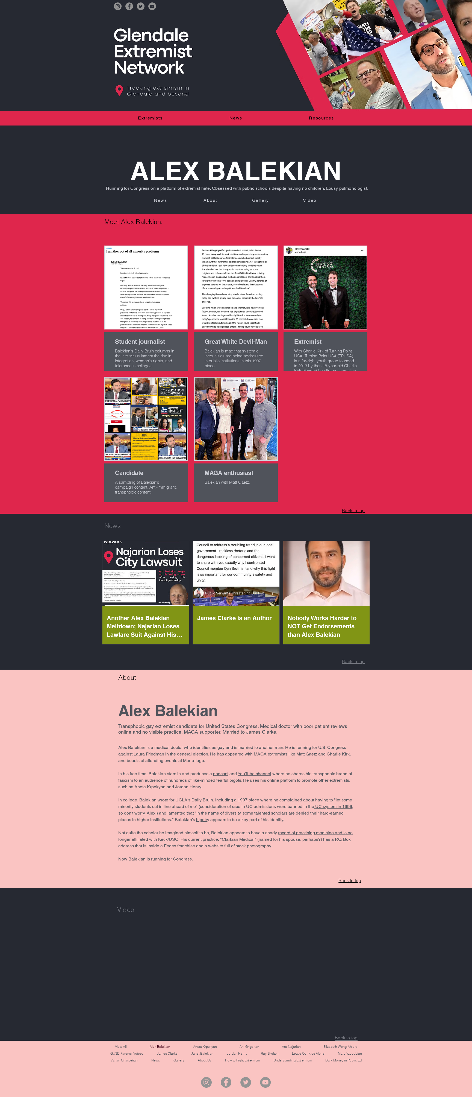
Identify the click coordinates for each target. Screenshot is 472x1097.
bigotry (202, 819)
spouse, (293, 839)
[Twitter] (140, 6)
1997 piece (249, 800)
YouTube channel (254, 773)
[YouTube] (152, 6)
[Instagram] (118, 6)
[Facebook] (129, 6)
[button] (150, 118)
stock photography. (253, 845)
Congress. (183, 859)
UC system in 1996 (333, 806)
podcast (220, 773)
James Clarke (261, 732)
